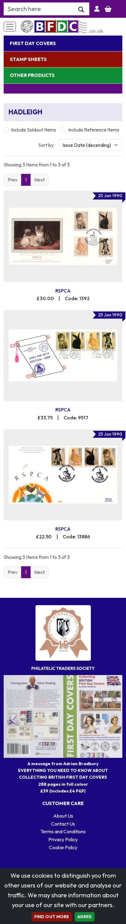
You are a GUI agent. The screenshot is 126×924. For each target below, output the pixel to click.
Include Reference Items (93, 130)
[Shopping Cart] (108, 9)
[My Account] (97, 9)
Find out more (51, 916)
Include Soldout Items (33, 130)
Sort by (46, 145)
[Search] (81, 10)
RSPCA (63, 291)
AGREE (84, 916)
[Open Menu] (10, 27)
